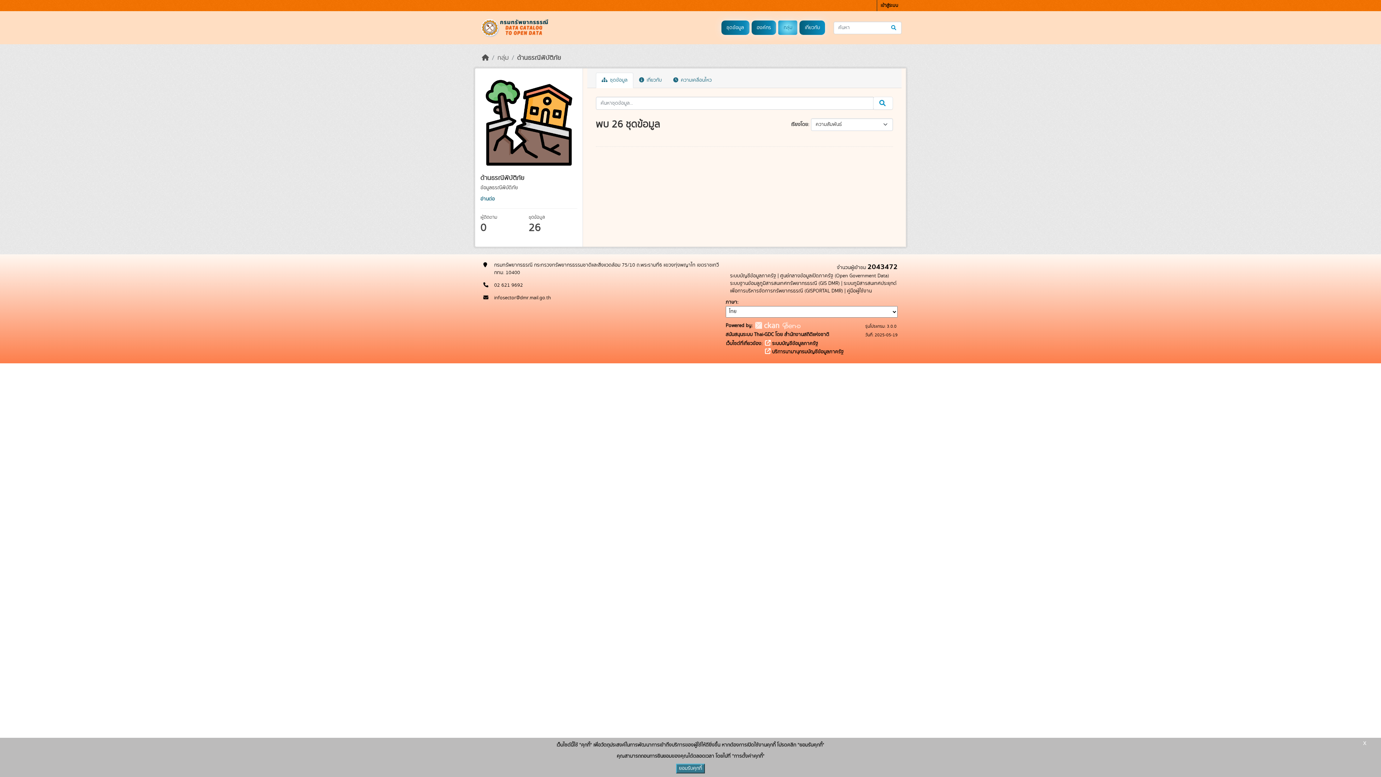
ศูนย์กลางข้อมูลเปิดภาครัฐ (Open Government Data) (834, 276)
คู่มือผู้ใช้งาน (859, 291)
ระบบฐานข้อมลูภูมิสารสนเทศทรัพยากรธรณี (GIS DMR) (785, 283)
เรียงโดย (799, 124)
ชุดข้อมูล (735, 27)
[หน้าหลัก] (485, 58)
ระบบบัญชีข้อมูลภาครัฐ (753, 276)
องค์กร (764, 27)
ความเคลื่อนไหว (695, 80)
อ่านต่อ (487, 199)
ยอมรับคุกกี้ (690, 768)
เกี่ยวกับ (812, 27)
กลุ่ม (788, 27)
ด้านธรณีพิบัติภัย (539, 58)
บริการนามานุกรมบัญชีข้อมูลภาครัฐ (807, 351)
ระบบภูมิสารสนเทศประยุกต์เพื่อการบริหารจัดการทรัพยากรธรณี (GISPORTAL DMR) (813, 287)
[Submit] (894, 28)
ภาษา (731, 302)
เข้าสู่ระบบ (889, 5)
